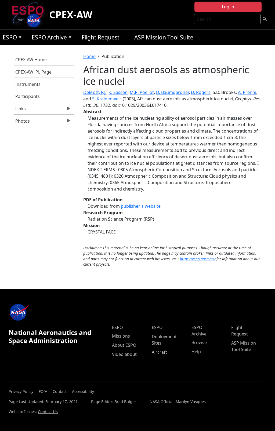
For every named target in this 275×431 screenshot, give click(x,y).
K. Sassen (118, 92)
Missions (121, 336)
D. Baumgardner (172, 92)
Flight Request (101, 37)
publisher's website (141, 206)
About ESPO (124, 345)
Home (89, 56)
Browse (199, 342)
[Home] (30, 14)
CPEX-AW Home (31, 60)
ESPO (8, 38)
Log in (228, 7)
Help (196, 352)
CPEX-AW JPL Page (33, 72)
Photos (22, 122)
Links (20, 110)
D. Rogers (201, 92)
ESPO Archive (48, 38)
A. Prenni (247, 92)
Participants (27, 96)
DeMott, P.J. (94, 92)
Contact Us (48, 411)
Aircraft (159, 352)
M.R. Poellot (142, 92)
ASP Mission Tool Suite (163, 37)
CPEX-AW (70, 14)
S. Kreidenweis (107, 99)
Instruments (28, 84)
